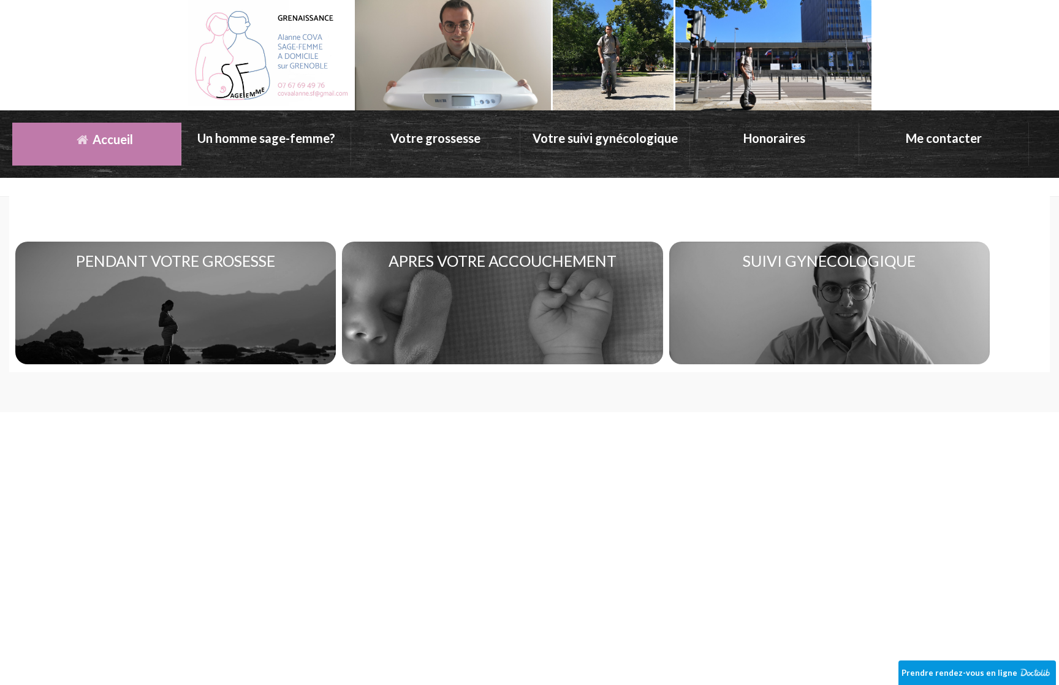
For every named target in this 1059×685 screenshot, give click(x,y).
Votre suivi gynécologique (605, 138)
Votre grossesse (435, 138)
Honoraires (774, 138)
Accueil (111, 139)
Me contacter (944, 138)
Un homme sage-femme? (266, 138)
